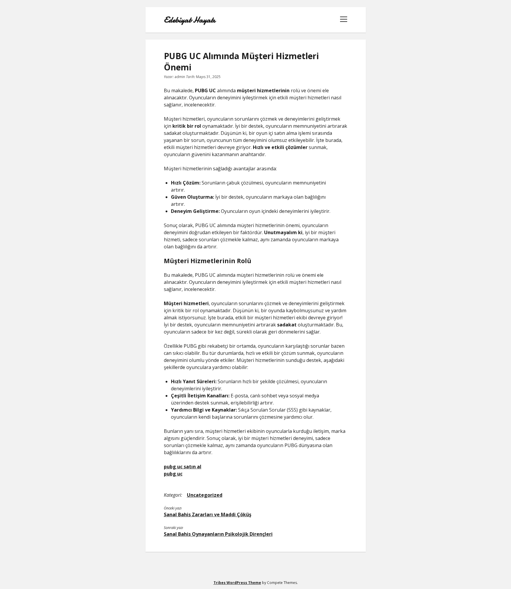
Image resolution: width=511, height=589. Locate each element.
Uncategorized (204, 495)
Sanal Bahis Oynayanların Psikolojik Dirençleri (218, 534)
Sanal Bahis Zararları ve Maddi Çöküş (207, 514)
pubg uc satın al (182, 466)
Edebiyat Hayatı (189, 19)
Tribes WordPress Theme (237, 582)
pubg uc (173, 473)
